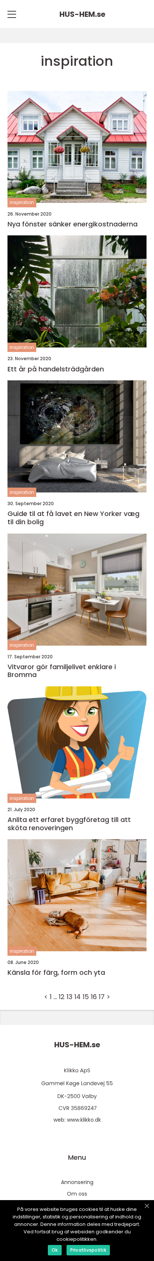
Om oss (77, 1193)
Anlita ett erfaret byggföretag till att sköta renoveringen (69, 824)
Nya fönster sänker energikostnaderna (72, 224)
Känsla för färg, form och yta (56, 972)
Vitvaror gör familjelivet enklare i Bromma (61, 671)
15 (86, 996)
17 (102, 996)
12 (62, 996)
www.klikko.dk (84, 1120)
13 (70, 996)
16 (94, 996)
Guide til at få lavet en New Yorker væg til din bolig (73, 518)
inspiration (22, 202)
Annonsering (77, 1182)
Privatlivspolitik (88, 1250)
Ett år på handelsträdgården (55, 369)
